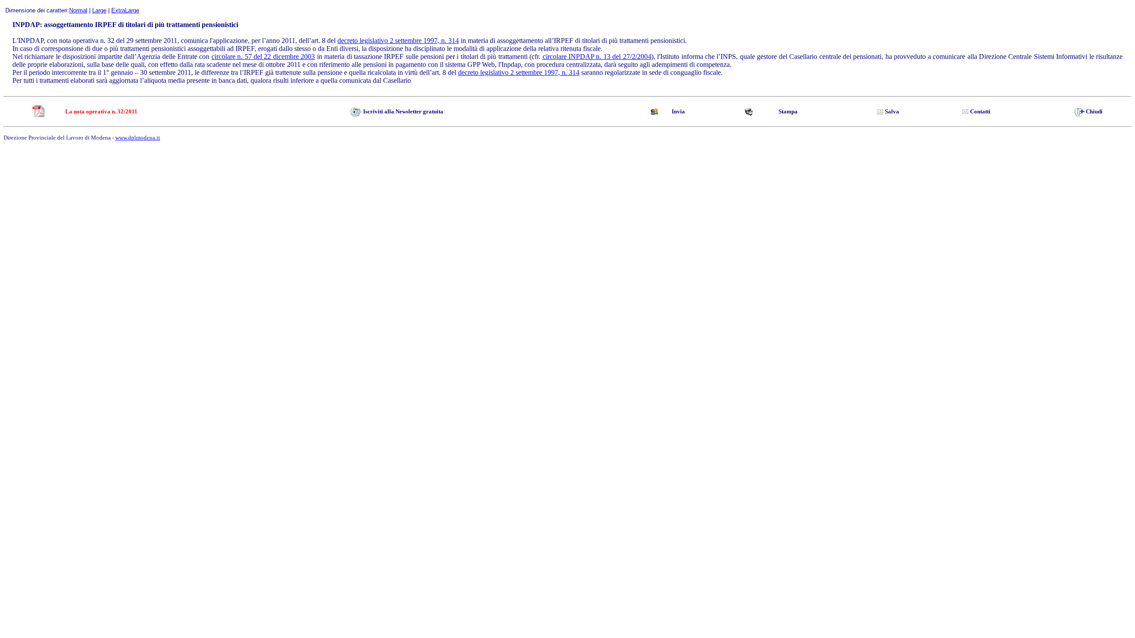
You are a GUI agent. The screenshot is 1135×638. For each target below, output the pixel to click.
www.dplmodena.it (137, 137)
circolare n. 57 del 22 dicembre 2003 (263, 56)
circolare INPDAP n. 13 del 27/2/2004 (597, 56)
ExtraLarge (125, 10)
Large (99, 10)
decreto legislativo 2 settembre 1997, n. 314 (398, 40)
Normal (78, 10)
